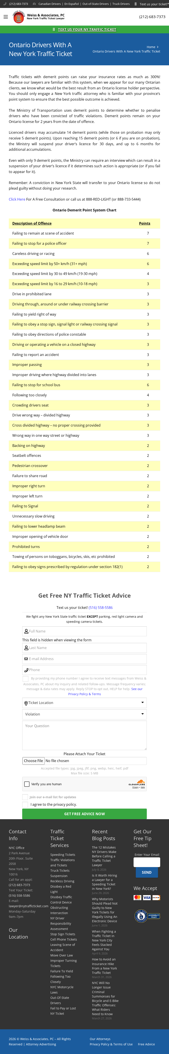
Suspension (59, 876)
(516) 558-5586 (101, 607)
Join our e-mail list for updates (53, 797)
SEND (147, 872)
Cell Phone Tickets (63, 939)
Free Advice (146, 1044)
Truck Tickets (60, 870)
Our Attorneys (100, 1039)
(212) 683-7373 (19, 885)
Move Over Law (61, 955)
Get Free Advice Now (84, 813)
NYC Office (16, 848)
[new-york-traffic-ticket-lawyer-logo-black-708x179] (38, 17)
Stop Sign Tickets (62, 934)
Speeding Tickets (62, 855)
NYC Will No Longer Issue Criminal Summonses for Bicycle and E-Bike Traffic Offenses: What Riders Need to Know (105, 998)
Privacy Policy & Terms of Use (111, 1044)
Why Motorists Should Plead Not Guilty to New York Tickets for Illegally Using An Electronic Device (105, 910)
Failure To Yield (61, 971)
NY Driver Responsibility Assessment (60, 923)
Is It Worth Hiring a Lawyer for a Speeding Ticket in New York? (104, 882)
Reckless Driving (62, 881)
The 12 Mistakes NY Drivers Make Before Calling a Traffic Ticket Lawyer (104, 856)
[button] (6, 17)
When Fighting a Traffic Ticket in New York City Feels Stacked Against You (104, 940)
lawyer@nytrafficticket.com (28, 906)
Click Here (17, 199)
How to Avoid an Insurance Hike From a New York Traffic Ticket (104, 966)
